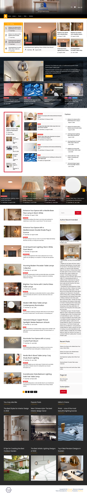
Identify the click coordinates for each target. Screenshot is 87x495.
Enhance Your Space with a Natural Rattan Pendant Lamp (50, 116)
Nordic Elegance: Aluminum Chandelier (15, 164)
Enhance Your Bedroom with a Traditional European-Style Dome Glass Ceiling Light (61, 66)
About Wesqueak (64, 379)
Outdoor (31, 16)
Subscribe (63, 391)
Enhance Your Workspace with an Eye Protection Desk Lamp (73, 100)
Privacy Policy (63, 380)
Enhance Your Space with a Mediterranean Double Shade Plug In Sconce (14, 34)
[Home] (5, 16)
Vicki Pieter (12, 30)
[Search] (71, 7)
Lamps (14, 16)
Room (19, 16)
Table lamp (75, 97)
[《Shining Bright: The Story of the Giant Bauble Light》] (70, 252)
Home (9, 16)
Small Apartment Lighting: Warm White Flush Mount (14, 41)
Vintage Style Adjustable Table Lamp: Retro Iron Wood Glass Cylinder (49, 126)
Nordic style (40, 134)
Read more (49, 76)
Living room (6, 97)
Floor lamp (69, 196)
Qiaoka (40, 160)
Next (54, 38)
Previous (25, 38)
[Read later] (75, 7)
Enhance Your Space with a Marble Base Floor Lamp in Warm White (14, 28)
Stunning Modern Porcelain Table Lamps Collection (14, 48)
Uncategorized (26, 254)
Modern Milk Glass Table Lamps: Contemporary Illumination (73, 156)
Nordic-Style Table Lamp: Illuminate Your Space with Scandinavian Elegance (49, 137)
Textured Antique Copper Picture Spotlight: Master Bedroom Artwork (74, 164)
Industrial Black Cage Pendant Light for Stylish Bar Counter (16, 147)
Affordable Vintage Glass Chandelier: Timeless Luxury (15, 155)
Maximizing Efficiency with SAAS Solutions (52, 100)
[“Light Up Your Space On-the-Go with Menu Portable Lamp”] (70, 232)
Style (25, 16)
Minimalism (40, 113)
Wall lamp (25, 237)
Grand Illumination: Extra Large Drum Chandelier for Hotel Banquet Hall (16, 138)
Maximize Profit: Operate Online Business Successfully (32, 100)
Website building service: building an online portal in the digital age (49, 157)
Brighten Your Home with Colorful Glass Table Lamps (39, 47)
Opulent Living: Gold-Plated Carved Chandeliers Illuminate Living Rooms (12, 100)
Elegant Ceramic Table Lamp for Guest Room (12, 129)
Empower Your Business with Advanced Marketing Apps (49, 147)
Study (25, 97)
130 (32, 391)
